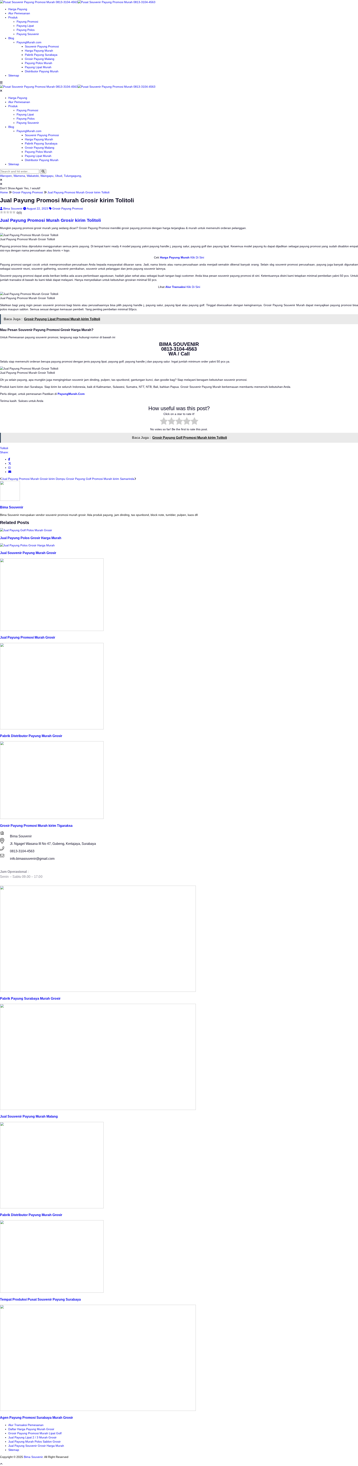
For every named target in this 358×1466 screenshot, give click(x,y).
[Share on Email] (9, 471)
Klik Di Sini (197, 257)
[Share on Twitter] (9, 463)
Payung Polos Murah (38, 63)
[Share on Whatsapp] (9, 467)
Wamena (19, 175)
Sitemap (13, 75)
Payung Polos (26, 30)
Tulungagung (72, 175)
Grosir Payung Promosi (67, 208)
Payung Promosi (27, 21)
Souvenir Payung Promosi (42, 46)
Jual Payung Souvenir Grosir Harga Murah (36, 1445)
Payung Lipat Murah (38, 67)
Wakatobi (33, 175)
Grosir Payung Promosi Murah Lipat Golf (35, 1433)
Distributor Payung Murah (41, 71)
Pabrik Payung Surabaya (41, 54)
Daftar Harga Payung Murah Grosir (31, 1429)
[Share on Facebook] (9, 459)
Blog (11, 38)
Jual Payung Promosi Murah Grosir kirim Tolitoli (50, 220)
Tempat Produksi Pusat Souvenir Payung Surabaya (40, 1299)
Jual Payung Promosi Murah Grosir (27, 637)
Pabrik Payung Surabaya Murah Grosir (30, 998)
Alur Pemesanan (19, 13)
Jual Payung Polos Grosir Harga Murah (30, 538)
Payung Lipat (25, 25)
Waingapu (46, 175)
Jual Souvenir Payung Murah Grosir (28, 553)
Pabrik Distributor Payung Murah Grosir (31, 736)
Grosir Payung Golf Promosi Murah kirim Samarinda (100, 478)
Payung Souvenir (28, 34)
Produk (13, 17)
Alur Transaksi (175, 287)
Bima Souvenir (13, 208)
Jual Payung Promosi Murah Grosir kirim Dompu (33, 478)
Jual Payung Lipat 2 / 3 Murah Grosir (32, 1437)
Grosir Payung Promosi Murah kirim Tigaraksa (36, 825)
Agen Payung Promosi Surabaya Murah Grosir (36, 1417)
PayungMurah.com (29, 42)
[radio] (164, 421)
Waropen (6, 175)
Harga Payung (17, 9)
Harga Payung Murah (39, 50)
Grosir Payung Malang (39, 59)
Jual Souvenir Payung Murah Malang (29, 1116)
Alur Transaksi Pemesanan (26, 1425)
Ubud (58, 175)
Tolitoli (4, 448)
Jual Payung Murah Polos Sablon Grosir (34, 1441)
